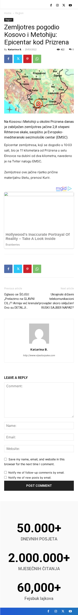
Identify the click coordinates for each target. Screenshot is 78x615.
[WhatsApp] (37, 59)
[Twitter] (64, 5)
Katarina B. (15, 49)
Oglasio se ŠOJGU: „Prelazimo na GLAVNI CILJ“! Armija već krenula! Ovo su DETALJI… (21, 301)
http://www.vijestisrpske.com (39, 355)
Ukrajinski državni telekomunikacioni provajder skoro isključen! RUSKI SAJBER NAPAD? (56, 301)
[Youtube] (70, 5)
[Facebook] (51, 5)
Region (19, 13)
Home (7, 13)
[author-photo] (39, 343)
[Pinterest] (27, 59)
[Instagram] (57, 5)
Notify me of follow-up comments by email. (36, 472)
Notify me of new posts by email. (29, 477)
